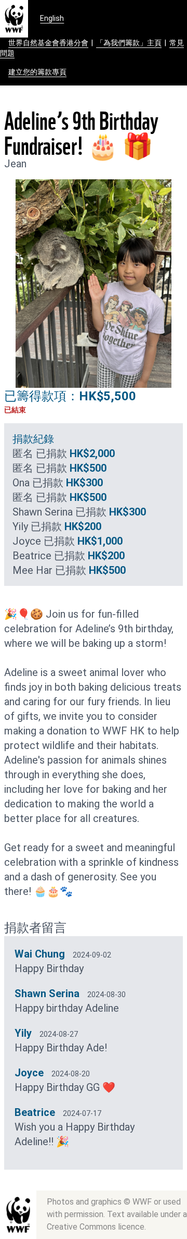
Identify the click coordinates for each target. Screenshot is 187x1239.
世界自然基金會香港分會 (48, 43)
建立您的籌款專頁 (37, 72)
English (52, 18)
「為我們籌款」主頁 (129, 43)
